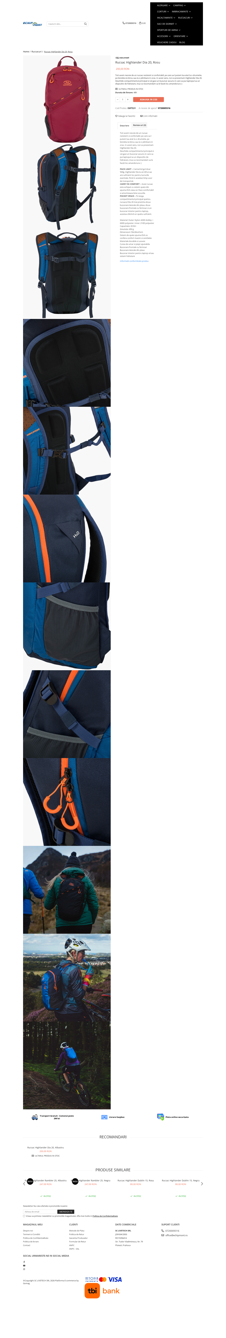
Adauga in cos (148, 99)
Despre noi (28, 1230)
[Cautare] (85, 24)
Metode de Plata (76, 1230)
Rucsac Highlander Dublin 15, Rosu (136, 1180)
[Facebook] (24, 1261)
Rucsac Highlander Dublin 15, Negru (181, 1180)
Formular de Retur (77, 1241)
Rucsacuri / (38, 51)
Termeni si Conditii (31, 1234)
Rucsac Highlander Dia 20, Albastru (45, 1147)
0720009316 (172, 1230)
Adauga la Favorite (126, 115)
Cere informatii (150, 115)
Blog (182, 42)
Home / (27, 51)
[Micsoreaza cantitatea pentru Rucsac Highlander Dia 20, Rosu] (117, 99)
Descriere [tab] (124, 125)
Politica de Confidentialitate (105, 1216)
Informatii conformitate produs (134, 261)
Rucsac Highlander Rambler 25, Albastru (46, 1180)
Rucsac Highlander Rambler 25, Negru (90, 1180)
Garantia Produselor (78, 1238)
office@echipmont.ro (176, 1235)
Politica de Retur (76, 1234)
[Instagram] (24, 1269)
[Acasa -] (32, 24)
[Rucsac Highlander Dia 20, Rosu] (67, 99)
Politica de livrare (31, 1241)
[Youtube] (24, 1265)
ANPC (71, 1245)
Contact (26, 1245)
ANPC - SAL (74, 1248)
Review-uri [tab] (139, 125)
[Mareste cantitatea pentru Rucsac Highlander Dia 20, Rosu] (127, 99)
